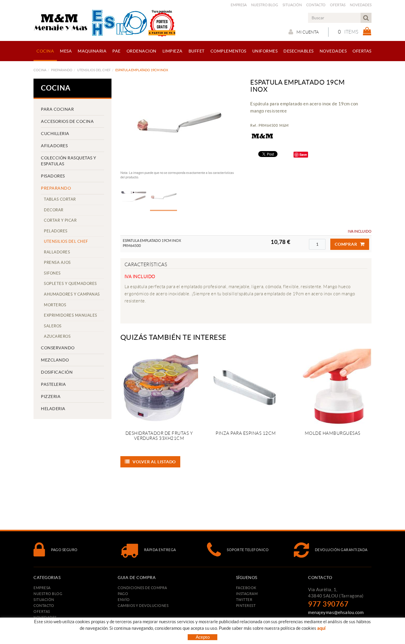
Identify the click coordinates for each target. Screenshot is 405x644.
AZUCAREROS (57, 336)
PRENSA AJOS (57, 262)
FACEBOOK (246, 588)
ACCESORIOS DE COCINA (67, 121)
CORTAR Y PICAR (60, 220)
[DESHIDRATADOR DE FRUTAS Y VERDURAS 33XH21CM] (159, 387)
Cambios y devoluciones (143, 605)
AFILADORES (54, 145)
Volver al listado (154, 461)
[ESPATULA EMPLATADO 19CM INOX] (178, 123)
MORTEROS (55, 305)
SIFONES (52, 273)
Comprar (346, 244)
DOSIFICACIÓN (57, 372)
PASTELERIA (53, 384)
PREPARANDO (61, 70)
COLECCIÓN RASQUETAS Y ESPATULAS (68, 161)
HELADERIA (53, 408)
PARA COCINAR (57, 109)
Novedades (360, 5)
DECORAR (53, 210)
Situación (292, 5)
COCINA (40, 70)
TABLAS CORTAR (60, 199)
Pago (123, 594)
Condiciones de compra (142, 588)
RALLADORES (57, 252)
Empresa (239, 5)
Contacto (316, 5)
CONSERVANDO (58, 347)
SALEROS (53, 326)
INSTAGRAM (247, 594)
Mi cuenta (307, 32)
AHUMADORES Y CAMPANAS (72, 294)
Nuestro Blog (264, 5)
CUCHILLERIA (55, 133)
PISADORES (53, 176)
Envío (124, 600)
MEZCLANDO (55, 360)
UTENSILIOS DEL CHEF (94, 70)
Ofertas (337, 5)
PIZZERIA (50, 396)
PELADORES (56, 231)
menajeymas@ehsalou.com (335, 612)
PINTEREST (246, 605)
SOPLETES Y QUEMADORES (70, 283)
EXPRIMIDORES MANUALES (70, 315)
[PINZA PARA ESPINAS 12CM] (246, 387)
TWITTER (244, 600)
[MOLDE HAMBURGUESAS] (332, 387)
